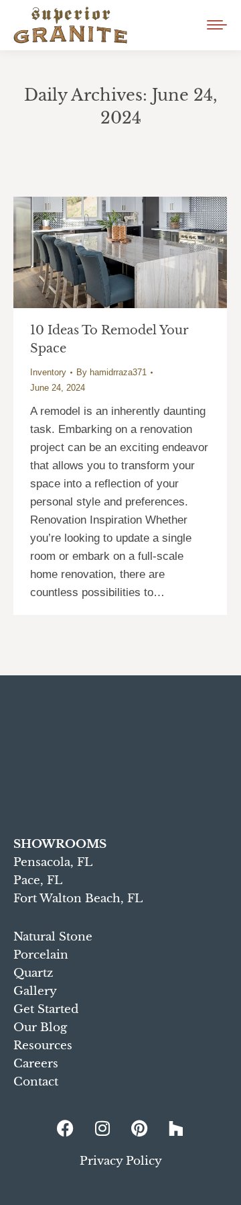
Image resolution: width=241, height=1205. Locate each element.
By (111, 372)
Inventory (48, 372)
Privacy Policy (121, 1161)
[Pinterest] (139, 1128)
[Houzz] (176, 1128)
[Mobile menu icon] (217, 24)
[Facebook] (65, 1128)
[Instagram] (102, 1128)
